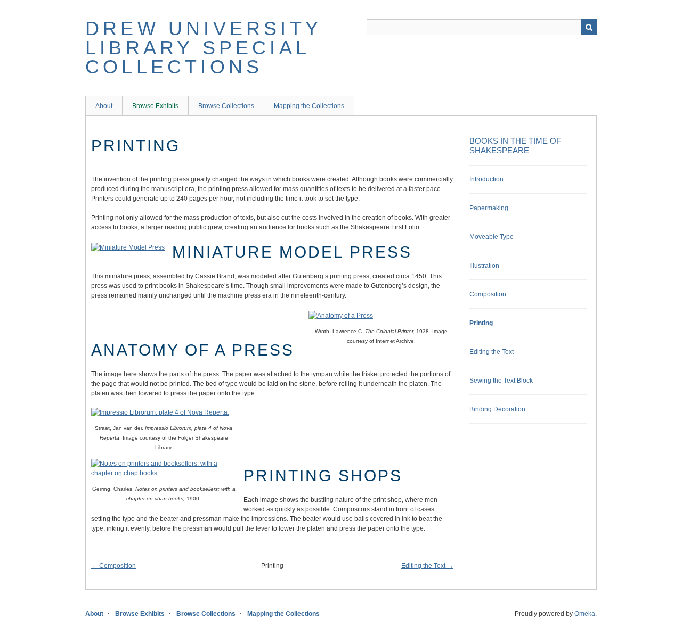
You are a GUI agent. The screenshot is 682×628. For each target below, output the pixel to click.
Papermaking (488, 208)
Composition (487, 294)
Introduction (486, 179)
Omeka (584, 613)
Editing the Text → (427, 565)
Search (589, 27)
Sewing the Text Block (501, 380)
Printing (481, 323)
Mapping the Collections (309, 106)
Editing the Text (491, 352)
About (103, 106)
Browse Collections (226, 106)
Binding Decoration (497, 409)
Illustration (484, 265)
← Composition (113, 565)
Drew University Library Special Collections (203, 48)
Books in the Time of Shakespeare (515, 145)
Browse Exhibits (155, 106)
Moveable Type (491, 237)
